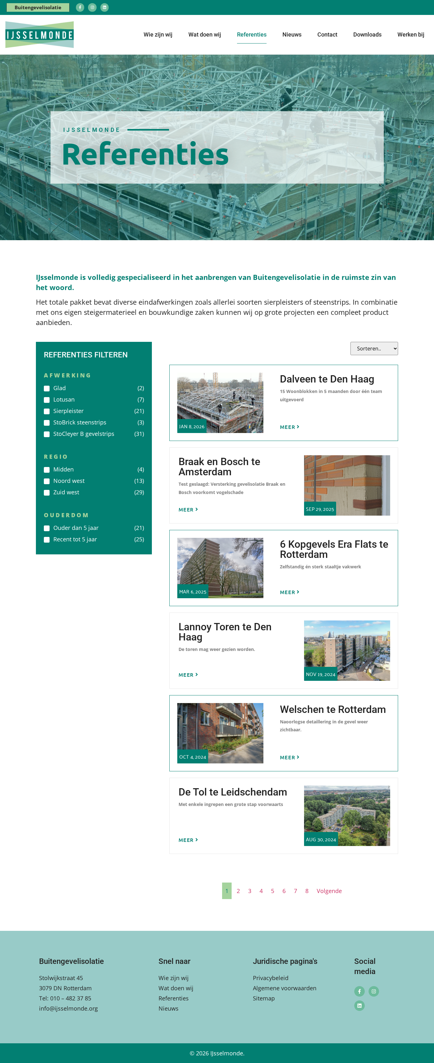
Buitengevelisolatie (38, 7)
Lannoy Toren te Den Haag (225, 632)
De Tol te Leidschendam (233, 792)
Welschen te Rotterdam (333, 709)
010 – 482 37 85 (70, 998)
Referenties (252, 34)
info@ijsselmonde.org (68, 1008)
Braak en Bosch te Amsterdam (219, 467)
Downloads (367, 34)
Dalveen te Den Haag (327, 379)
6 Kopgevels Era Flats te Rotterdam (334, 549)
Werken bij (410, 34)
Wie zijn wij (158, 34)
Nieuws (292, 34)
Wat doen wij (204, 34)
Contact (327, 34)
